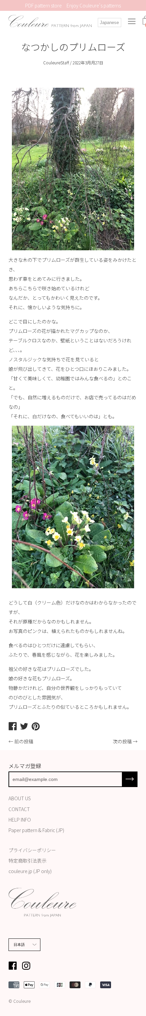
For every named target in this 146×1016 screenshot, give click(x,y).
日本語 (19, 945)
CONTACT (19, 809)
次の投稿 (122, 741)
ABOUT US (19, 798)
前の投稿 (23, 741)
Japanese (109, 22)
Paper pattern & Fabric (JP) (36, 830)
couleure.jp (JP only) (30, 871)
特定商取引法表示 (27, 860)
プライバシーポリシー (32, 850)
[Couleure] (50, 21)
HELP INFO (19, 819)
